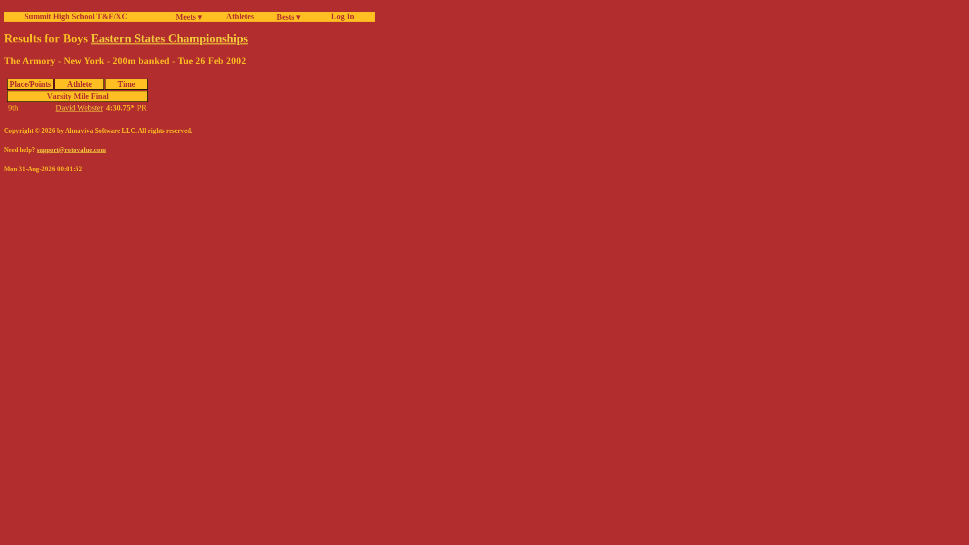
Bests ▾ (288, 17)
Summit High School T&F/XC (76, 16)
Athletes (240, 16)
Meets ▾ (189, 17)
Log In (340, 16)
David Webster (79, 107)
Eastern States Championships (169, 38)
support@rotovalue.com (71, 149)
